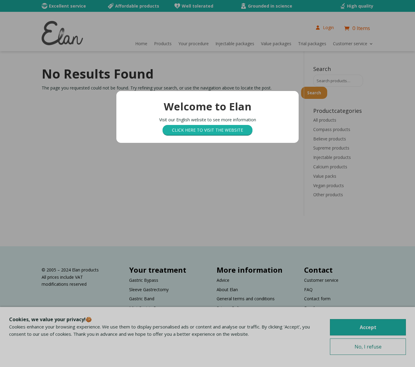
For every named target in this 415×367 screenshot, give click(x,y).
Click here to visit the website (207, 130)
